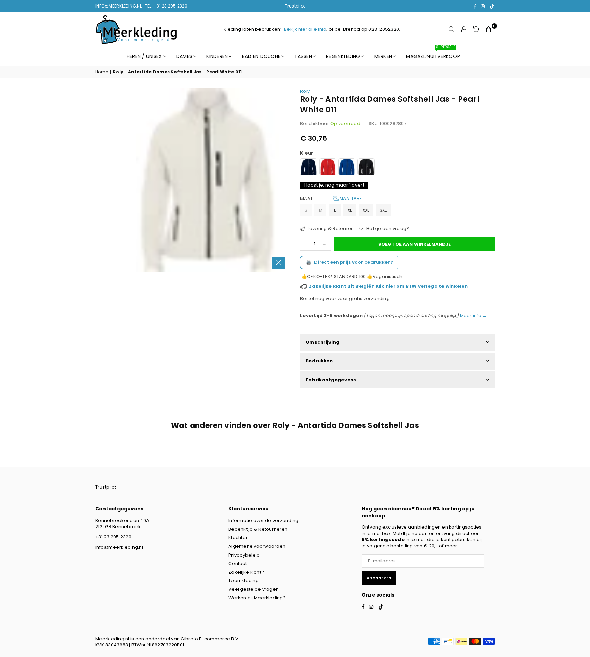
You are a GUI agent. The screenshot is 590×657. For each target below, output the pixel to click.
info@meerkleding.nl (119, 547)
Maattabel (351, 198)
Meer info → (473, 315)
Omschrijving (322, 342)
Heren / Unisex (144, 56)
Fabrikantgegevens (331, 380)
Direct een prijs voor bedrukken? (350, 262)
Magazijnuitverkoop (433, 53)
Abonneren (379, 578)
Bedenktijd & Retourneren (257, 529)
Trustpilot (295, 6)
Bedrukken (319, 361)
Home (101, 72)
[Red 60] (327, 167)
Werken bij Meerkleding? (257, 597)
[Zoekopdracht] (452, 29)
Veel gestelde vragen (253, 589)
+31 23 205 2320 (113, 537)
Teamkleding (243, 580)
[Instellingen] (464, 29)
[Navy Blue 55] (308, 167)
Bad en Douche (261, 56)
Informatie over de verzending (263, 520)
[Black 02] (366, 167)
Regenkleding (343, 56)
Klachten (238, 537)
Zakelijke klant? (246, 572)
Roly (305, 91)
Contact (237, 563)
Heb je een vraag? (387, 228)
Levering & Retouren (330, 228)
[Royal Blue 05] (346, 167)
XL (350, 210)
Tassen (303, 56)
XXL (366, 210)
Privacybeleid (244, 555)
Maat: (331, 198)
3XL (383, 210)
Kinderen (217, 56)
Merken (383, 56)
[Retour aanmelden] (476, 29)
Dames (184, 56)
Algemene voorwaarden (256, 546)
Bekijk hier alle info (305, 29)
